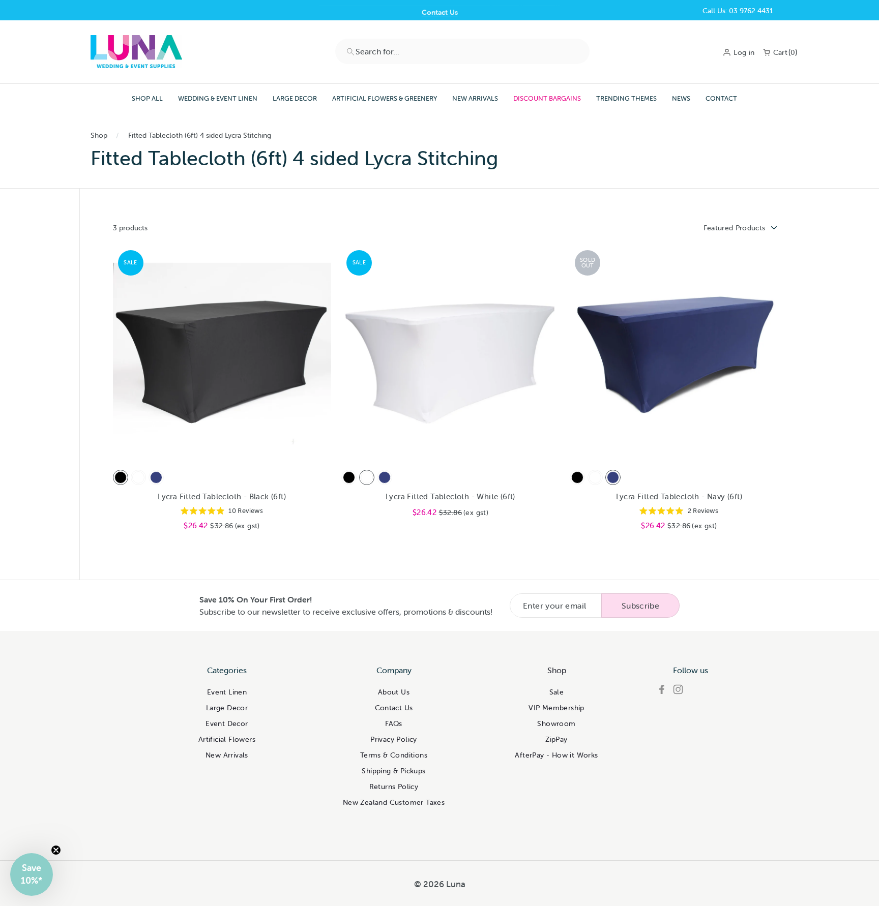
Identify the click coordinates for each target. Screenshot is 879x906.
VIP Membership (556, 707)
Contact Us (440, 10)
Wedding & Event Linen (217, 98)
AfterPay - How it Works (556, 755)
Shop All (147, 98)
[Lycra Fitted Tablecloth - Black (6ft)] (120, 477)
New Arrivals (475, 98)
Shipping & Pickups (393, 770)
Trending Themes (626, 98)
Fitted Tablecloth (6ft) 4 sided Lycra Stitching (199, 135)
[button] (31, 874)
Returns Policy (394, 786)
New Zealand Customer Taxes (394, 802)
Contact (721, 98)
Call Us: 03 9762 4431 (737, 10)
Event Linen (227, 692)
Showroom (556, 723)
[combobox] (462, 51)
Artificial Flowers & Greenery (384, 98)
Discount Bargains (547, 98)
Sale (556, 692)
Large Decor (295, 98)
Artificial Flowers (226, 739)
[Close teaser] (56, 850)
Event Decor (227, 723)
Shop (99, 135)
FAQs (393, 723)
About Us (393, 692)
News (681, 98)
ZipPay (556, 739)
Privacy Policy (393, 739)
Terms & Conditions (393, 755)
